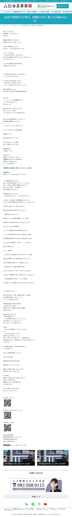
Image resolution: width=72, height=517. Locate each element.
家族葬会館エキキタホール (18, 508)
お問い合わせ (63, 6)
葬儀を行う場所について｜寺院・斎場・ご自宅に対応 (15, 509)
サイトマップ (62, 509)
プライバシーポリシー (9, 510)
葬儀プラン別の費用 (29, 508)
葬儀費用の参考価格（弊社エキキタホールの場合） (17, 168)
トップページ (41, 1)
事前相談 (25, 445)
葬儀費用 (16, 445)
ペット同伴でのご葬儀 (40, 508)
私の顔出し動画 (7, 121)
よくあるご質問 (31, 509)
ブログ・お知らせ (54, 1)
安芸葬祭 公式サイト (9, 398)
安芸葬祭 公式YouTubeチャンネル (12, 410)
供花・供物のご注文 (61, 508)
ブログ (12, 445)
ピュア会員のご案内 (51, 508)
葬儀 (21, 445)
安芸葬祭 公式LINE (8, 422)
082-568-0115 (65, 1)
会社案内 (47, 1)
